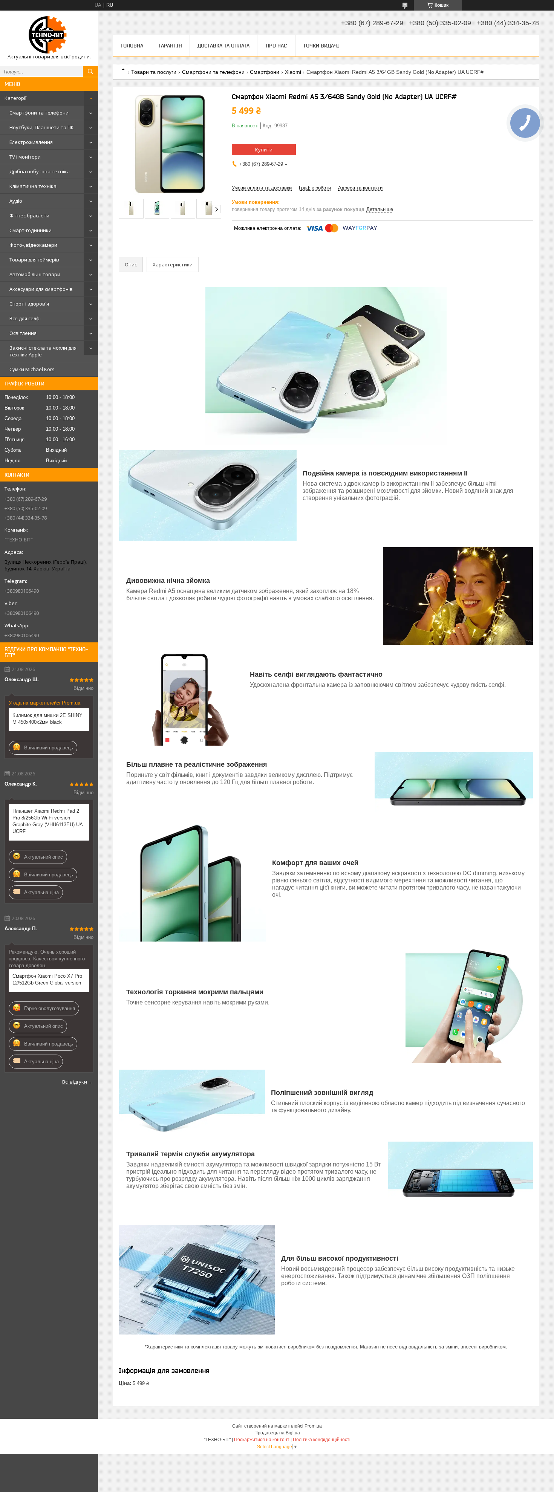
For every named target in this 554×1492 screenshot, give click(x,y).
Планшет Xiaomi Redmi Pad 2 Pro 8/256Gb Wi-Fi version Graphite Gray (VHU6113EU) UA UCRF (47, 821)
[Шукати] (90, 71)
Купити (263, 149)
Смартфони (264, 72)
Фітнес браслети (29, 215)
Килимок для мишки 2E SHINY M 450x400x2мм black (47, 718)
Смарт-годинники (30, 230)
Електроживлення (31, 142)
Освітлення (23, 333)
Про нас (276, 46)
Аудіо (15, 200)
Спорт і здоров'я (29, 303)
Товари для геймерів (34, 259)
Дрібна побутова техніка (39, 171)
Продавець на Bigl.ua (277, 1432)
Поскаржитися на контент (261, 1439)
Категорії (15, 98)
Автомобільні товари (34, 274)
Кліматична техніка (33, 186)
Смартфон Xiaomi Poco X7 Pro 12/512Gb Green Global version (47, 979)
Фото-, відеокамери (33, 245)
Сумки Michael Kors (32, 369)
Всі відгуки (74, 1081)
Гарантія (170, 46)
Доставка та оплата (223, 46)
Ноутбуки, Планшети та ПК (41, 127)
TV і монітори (25, 156)
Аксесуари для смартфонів (41, 289)
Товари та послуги (153, 72)
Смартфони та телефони (39, 112)
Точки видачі (321, 46)
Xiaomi (293, 72)
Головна (132, 46)
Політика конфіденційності (321, 1439)
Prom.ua (313, 1426)
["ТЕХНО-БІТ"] (49, 35)
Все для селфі (25, 318)
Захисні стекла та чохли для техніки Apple (43, 351)
